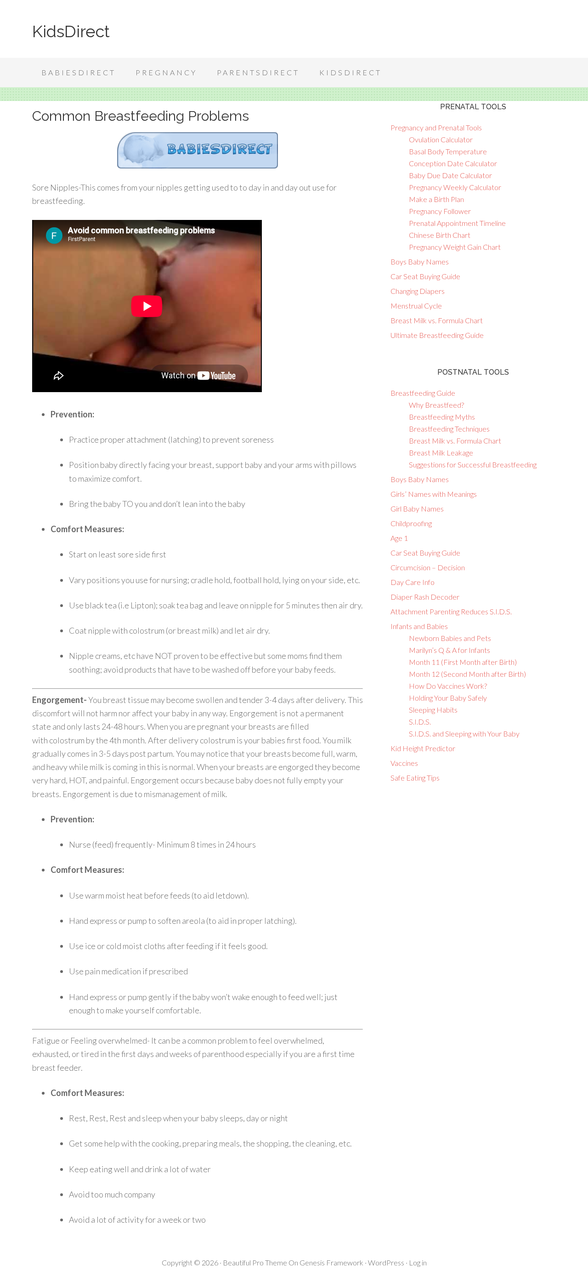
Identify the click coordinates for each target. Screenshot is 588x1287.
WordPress (386, 1262)
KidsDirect (71, 31)
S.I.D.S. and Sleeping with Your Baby (464, 733)
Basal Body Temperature (448, 151)
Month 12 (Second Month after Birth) (467, 673)
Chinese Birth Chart (439, 234)
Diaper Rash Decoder (424, 596)
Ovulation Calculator (441, 139)
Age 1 (399, 538)
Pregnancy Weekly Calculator (455, 187)
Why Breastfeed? (436, 404)
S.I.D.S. (420, 721)
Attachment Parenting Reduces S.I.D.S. (451, 611)
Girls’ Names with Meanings (433, 493)
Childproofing (411, 523)
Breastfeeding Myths (442, 416)
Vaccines (404, 763)
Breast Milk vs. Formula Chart (436, 320)
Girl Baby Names (417, 508)
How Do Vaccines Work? (448, 685)
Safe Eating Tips (415, 777)
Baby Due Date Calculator (450, 175)
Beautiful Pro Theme (255, 1262)
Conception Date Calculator (453, 163)
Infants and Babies (419, 626)
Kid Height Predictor (422, 748)
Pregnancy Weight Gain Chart (455, 246)
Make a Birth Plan (436, 199)
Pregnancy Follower (440, 211)
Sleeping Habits (433, 709)
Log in (418, 1262)
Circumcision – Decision (427, 567)
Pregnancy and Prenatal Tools (436, 127)
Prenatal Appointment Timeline (457, 223)
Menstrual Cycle (416, 305)
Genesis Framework (331, 1262)
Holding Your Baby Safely (448, 697)
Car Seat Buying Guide (425, 276)
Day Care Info (412, 582)
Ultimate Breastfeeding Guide (437, 335)
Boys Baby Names (419, 261)
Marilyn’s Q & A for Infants (449, 650)
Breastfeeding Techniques (449, 428)
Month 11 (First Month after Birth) (463, 662)
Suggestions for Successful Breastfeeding (473, 464)
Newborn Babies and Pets (450, 638)
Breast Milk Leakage (441, 452)
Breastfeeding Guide (422, 392)
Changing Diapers (417, 291)
